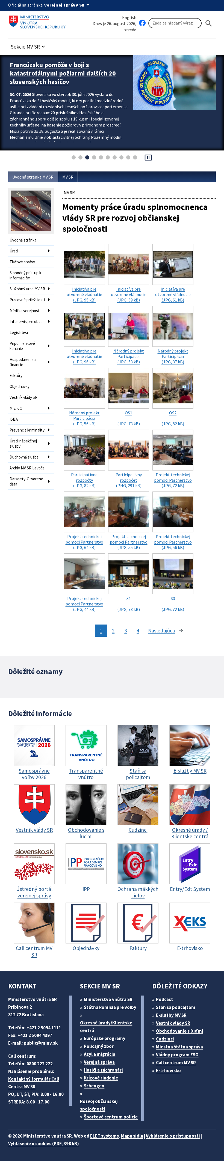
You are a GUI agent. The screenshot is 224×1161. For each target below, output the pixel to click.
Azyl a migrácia (99, 1054)
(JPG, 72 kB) (173, 480)
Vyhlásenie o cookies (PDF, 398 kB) (43, 1144)
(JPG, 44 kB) (84, 604)
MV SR (67, 177)
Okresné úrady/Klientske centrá (106, 1026)
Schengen (94, 1086)
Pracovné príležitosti (27, 299)
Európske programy (104, 1038)
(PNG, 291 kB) (129, 480)
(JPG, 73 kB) (128, 418)
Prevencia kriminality (27, 430)
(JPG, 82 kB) (172, 418)
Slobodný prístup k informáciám (25, 275)
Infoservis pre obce (26, 321)
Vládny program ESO (177, 1055)
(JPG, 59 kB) (128, 294)
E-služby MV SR (171, 1015)
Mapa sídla (132, 1136)
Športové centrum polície (111, 1117)
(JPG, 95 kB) (84, 294)
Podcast (164, 999)
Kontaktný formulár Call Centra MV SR (33, 1083)
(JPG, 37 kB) (173, 356)
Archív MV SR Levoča (27, 468)
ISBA (14, 419)
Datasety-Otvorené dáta (26, 481)
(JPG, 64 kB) (84, 542)
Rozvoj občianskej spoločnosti (99, 1105)
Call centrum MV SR (176, 1063)
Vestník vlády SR (23, 397)
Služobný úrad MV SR (27, 288)
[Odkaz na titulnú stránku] (38, 20)
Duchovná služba (24, 457)
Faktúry (16, 375)
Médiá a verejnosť (25, 310)
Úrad (14, 251)
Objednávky (20, 386)
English (129, 17)
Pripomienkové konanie (22, 346)
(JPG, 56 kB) (84, 418)
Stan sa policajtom (175, 1007)
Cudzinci (165, 1039)
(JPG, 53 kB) (128, 356)
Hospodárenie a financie (23, 362)
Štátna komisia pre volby (110, 1007)
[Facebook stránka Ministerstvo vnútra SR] (142, 23)
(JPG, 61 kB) (173, 294)
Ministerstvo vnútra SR (108, 999)
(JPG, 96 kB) (84, 356)
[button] (29, 45)
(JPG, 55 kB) (129, 542)
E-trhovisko (168, 1070)
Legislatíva (19, 332)
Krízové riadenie (101, 1078)
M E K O (16, 408)
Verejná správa (99, 1062)
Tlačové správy (22, 261)
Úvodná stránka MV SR (33, 177)
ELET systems (104, 1136)
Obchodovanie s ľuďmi (179, 1031)
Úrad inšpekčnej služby (23, 443)
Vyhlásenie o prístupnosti (173, 1136)
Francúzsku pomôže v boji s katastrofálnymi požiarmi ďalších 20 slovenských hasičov (63, 73)
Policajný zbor (99, 1046)
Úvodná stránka (23, 240)
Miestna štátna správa (179, 1047)
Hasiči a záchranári (103, 1070)
